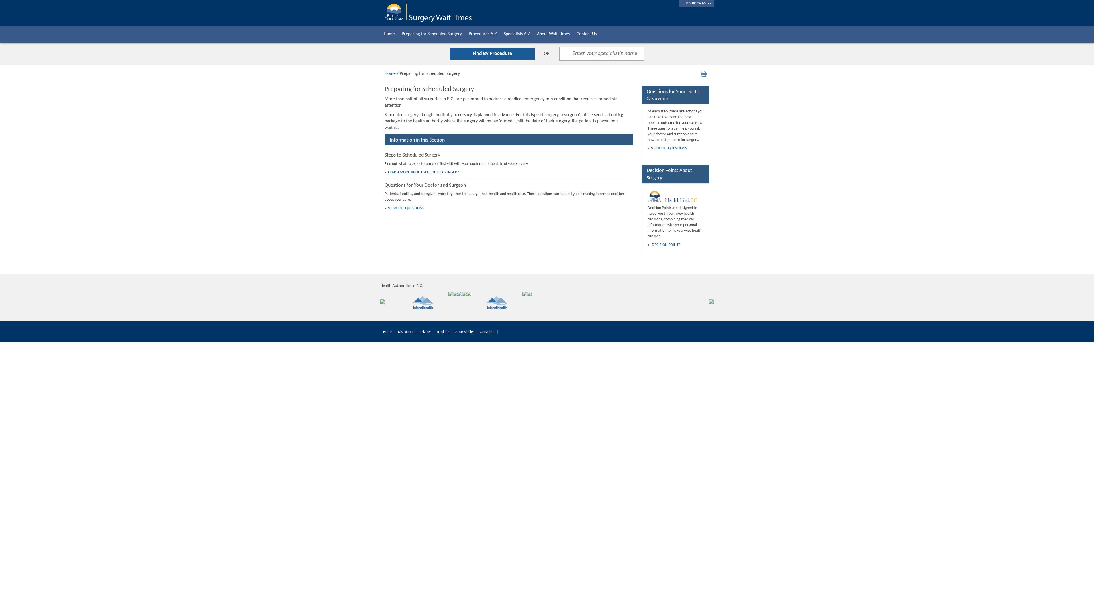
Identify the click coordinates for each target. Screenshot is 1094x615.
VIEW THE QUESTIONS (406, 208)
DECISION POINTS (666, 245)
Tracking (443, 332)
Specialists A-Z (517, 34)
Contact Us (587, 34)
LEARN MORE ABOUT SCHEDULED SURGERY (423, 172)
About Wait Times (553, 34)
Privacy (425, 332)
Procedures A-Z (483, 34)
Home (389, 34)
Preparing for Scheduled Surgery (432, 34)
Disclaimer (406, 332)
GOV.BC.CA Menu (696, 3)
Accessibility (464, 332)
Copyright (487, 332)
